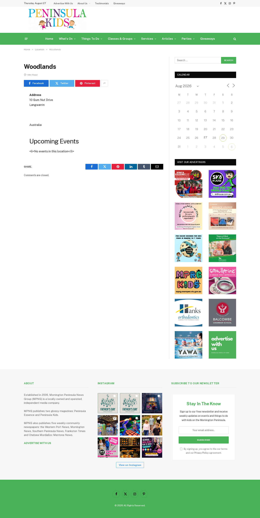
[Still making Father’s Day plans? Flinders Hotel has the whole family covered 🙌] (108, 403)
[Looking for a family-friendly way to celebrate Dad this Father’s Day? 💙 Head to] (130, 403)
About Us (82, 3)
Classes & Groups (120, 38)
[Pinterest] (11, 131)
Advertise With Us (63, 3)
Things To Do (90, 38)
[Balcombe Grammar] (222, 312)
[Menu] (26, 38)
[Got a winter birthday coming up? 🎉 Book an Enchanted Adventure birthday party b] (152, 425)
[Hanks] (188, 312)
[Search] (234, 39)
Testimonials (102, 3)
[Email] (11, 140)
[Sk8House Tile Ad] (222, 184)
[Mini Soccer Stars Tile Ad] (188, 248)
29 (223, 138)
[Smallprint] (222, 280)
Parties (187, 38)
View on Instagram (130, 465)
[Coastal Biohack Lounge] (222, 216)
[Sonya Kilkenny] (188, 184)
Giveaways (119, 3)
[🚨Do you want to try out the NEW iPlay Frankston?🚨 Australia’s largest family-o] (130, 425)
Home (49, 38)
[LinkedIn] (11, 122)
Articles (167, 38)
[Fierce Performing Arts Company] (188, 216)
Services (147, 38)
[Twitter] (11, 113)
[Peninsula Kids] (57, 20)
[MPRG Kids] (188, 280)
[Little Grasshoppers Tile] (222, 248)
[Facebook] (11, 104)
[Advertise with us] (222, 345)
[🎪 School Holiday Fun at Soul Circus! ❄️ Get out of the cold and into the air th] (152, 447)
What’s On (66, 38)
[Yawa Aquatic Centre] (188, 345)
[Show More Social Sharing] (104, 83)
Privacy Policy (201, 452)
